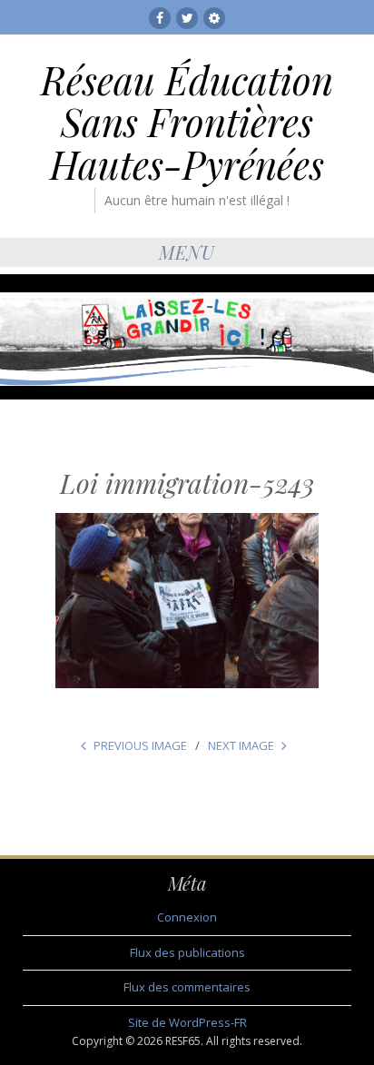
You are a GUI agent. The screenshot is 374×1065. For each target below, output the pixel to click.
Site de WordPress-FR (187, 1022)
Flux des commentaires (187, 987)
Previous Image (140, 745)
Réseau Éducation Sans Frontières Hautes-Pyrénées (187, 121)
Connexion (187, 917)
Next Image (241, 745)
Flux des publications (187, 952)
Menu (187, 252)
